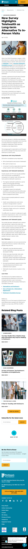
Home (3, 10)
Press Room (5, 505)
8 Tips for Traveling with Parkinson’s (13, 403)
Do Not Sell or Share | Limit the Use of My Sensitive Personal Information (14, 543)
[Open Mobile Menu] (16, 2)
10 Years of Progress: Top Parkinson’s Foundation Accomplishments (13, 371)
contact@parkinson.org (7, 547)
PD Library (4, 515)
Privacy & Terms (6, 517)
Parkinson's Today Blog (21, 10)
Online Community (7, 508)
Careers (4, 512)
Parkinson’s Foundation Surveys (12, 292)
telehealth (6, 63)
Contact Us (5, 519)
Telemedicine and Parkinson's (11, 286)
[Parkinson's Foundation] (5, 2)
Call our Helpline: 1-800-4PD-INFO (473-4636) (14, 492)
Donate (23, 2)
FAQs (3, 524)
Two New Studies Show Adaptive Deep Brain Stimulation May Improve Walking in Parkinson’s (14, 337)
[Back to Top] (14, 433)
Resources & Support (10, 10)
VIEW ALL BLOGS (14, 411)
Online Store (5, 510)
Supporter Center (6, 521)
